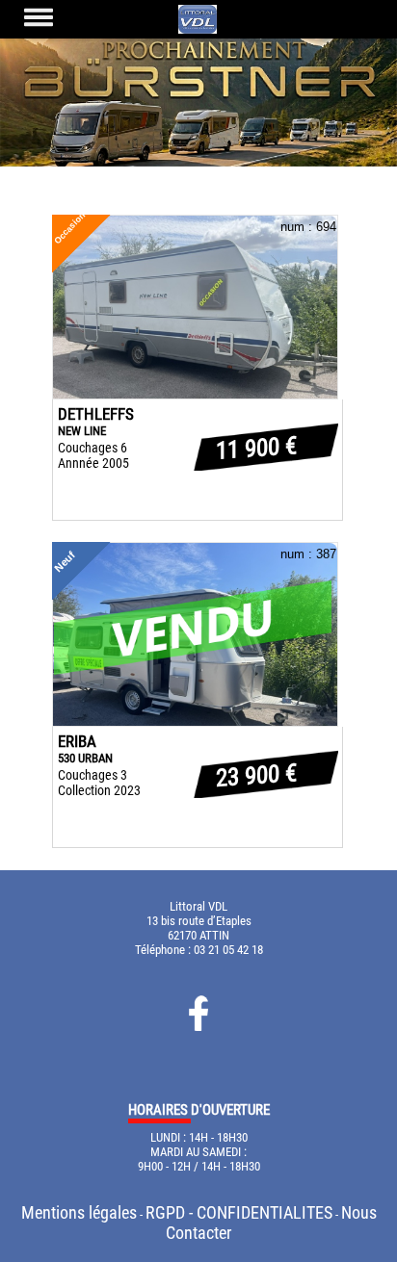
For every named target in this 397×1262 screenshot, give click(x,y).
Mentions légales (79, 1212)
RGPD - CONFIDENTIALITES (239, 1212)
